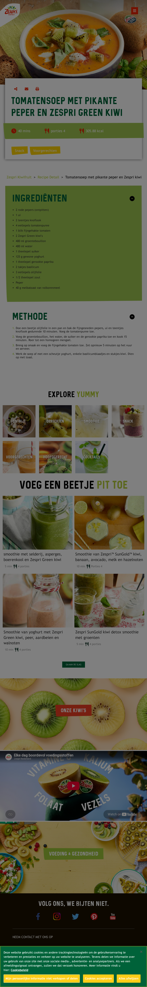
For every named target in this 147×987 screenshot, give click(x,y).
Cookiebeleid (19, 970)
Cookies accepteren (98, 978)
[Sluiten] (141, 952)
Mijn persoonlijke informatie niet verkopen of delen (42, 978)
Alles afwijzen (128, 978)
